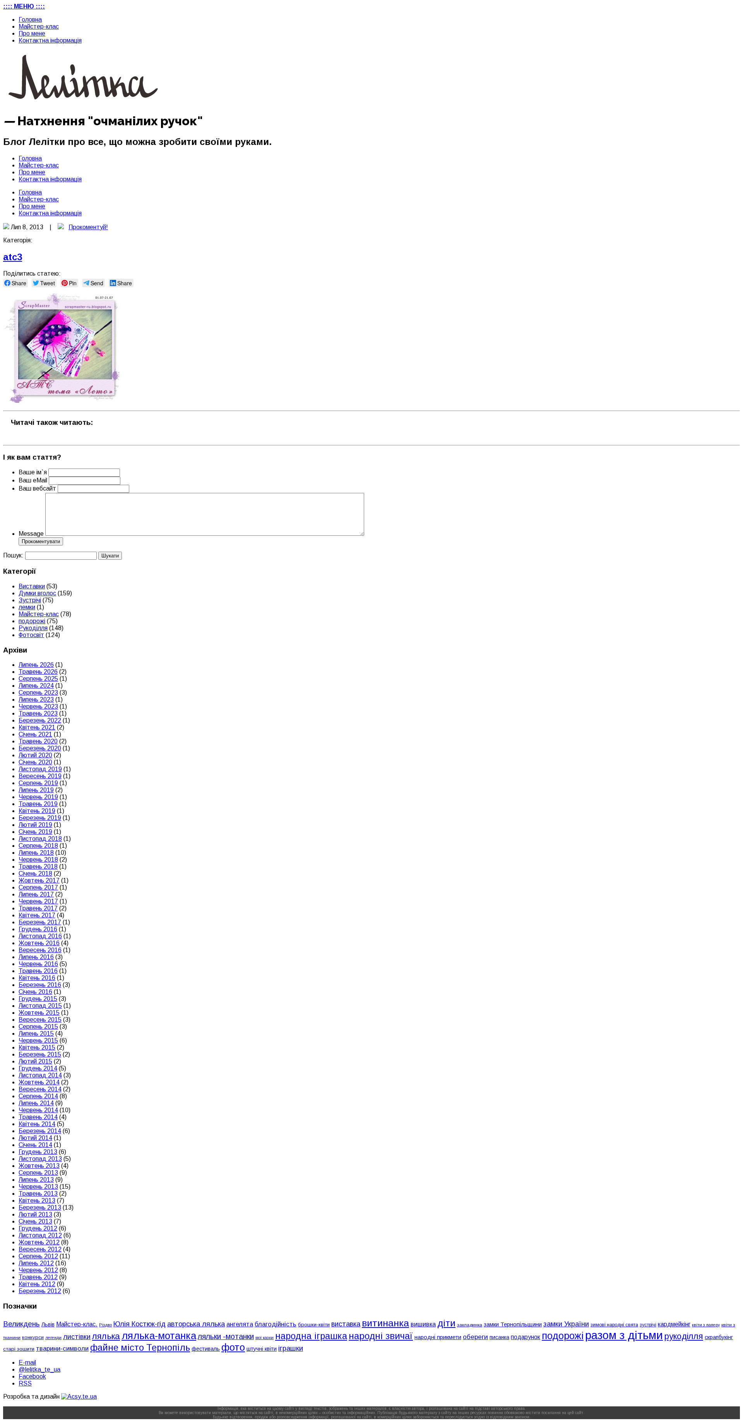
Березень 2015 (40, 1054)
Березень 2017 (40, 922)
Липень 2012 (36, 1263)
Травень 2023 (38, 713)
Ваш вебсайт (37, 488)
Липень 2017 (36, 894)
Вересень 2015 (40, 1019)
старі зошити (18, 1349)
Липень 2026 (36, 664)
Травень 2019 (38, 804)
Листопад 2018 (40, 838)
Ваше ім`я (33, 472)
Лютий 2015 (35, 1061)
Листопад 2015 (40, 1005)
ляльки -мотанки (226, 1336)
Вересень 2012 (40, 1249)
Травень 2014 (38, 1117)
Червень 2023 (38, 706)
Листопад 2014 (40, 1075)
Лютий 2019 (35, 824)
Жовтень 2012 (39, 1242)
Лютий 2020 (35, 755)
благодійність (275, 1324)
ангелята (239, 1324)
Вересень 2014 (40, 1089)
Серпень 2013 (38, 1172)
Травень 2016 (38, 971)
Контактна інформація (50, 40)
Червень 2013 (38, 1186)
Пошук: (13, 555)
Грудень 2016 (38, 929)
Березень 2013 (40, 1207)
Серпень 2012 (38, 1256)
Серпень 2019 (38, 783)
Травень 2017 (38, 908)
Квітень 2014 (37, 1124)
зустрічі (648, 1325)
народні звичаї (381, 1336)
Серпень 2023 (38, 692)
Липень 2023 (36, 699)
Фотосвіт (31, 635)
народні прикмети (437, 1337)
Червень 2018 (38, 859)
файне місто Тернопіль (140, 1348)
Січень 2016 (35, 991)
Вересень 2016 (40, 950)
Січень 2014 (35, 1145)
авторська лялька (196, 1324)
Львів (48, 1324)
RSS (25, 1383)
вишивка (423, 1324)
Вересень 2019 (40, 776)
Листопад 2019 (40, 769)
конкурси (33, 1337)
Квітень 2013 (37, 1200)
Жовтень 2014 (39, 1082)
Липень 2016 (36, 957)
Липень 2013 (36, 1179)
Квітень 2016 (37, 978)
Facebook (32, 1376)
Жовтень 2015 (39, 1012)
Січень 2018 (35, 873)
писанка (499, 1337)
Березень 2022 (40, 720)
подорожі (32, 621)
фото (233, 1347)
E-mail (27, 1362)
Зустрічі (30, 600)
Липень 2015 (36, 1033)
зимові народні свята (614, 1325)
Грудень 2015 (38, 998)
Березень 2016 (40, 985)
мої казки (264, 1337)
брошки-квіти (314, 1325)
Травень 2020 (38, 741)
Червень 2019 (38, 797)
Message (31, 533)
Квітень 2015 (37, 1047)
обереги (475, 1337)
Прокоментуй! (88, 227)
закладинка (469, 1324)
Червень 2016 (38, 964)
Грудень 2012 (38, 1228)
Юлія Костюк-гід (139, 1324)
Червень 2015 (38, 1040)
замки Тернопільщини (513, 1324)
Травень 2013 (38, 1193)
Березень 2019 (40, 818)
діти (446, 1323)
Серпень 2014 (38, 1096)
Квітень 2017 (37, 915)
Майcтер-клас (39, 26)
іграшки (290, 1348)
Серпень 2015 (38, 1026)
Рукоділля (33, 628)
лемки (27, 607)
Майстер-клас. (77, 1324)
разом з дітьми (624, 1335)
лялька (106, 1336)
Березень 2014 (40, 1131)
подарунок (525, 1337)
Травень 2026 (38, 671)
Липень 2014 (36, 1103)
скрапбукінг (719, 1337)
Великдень (21, 1324)
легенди (53, 1337)
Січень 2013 (35, 1221)
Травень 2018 (38, 866)
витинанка (385, 1323)
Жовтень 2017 (39, 880)
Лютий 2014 (35, 1138)
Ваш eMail (34, 480)
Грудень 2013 (38, 1152)
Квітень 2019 (37, 811)
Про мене (32, 33)
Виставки (32, 586)
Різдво (105, 1324)
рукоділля (683, 1336)
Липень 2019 (36, 790)
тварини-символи (62, 1348)
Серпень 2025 (38, 678)
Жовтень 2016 (39, 943)
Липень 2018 (36, 852)
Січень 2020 (35, 762)
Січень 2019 (35, 831)
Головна (30, 19)
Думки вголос (37, 593)
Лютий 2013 (35, 1214)
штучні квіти (262, 1349)
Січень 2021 (35, 734)
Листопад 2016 (40, 936)
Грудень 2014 (38, 1068)
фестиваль (206, 1349)
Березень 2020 (40, 748)
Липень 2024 (36, 685)
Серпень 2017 (38, 887)
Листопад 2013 (40, 1158)
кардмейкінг (674, 1324)
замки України (566, 1324)
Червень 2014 (38, 1110)
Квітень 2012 (37, 1284)
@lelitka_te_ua (39, 1369)
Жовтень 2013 (39, 1165)
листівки (77, 1337)
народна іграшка (311, 1336)
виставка (345, 1324)
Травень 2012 (38, 1277)
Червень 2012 (38, 1270)
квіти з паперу (706, 1324)
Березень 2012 (40, 1291)
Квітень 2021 (37, 727)
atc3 (12, 257)
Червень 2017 (38, 901)
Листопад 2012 (40, 1235)
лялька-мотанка (159, 1335)
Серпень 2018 (38, 845)
